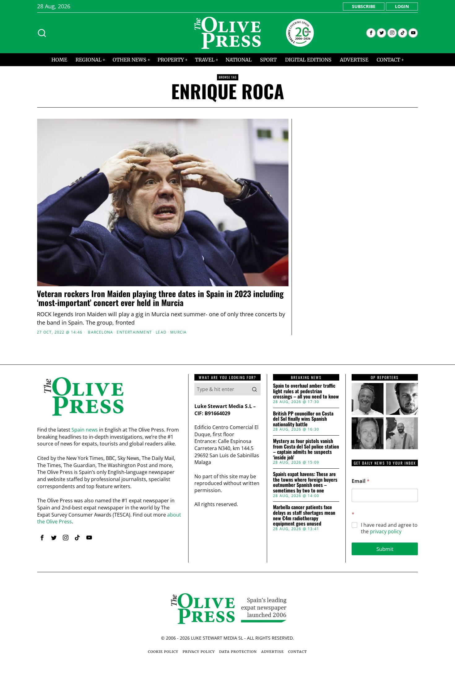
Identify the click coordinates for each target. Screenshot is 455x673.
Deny (138, 396)
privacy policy (385, 531)
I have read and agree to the (389, 528)
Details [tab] (227, 288)
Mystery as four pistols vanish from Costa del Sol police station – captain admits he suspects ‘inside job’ (306, 449)
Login (402, 6)
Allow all (316, 396)
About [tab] (320, 288)
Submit (384, 548)
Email (361, 481)
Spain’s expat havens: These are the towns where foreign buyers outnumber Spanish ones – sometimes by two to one (305, 482)
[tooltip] (371, 33)
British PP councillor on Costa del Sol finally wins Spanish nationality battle (303, 419)
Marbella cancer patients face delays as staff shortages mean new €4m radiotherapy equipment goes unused (304, 515)
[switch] (193, 367)
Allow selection (227, 396)
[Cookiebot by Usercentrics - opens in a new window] (333, 268)
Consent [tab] (134, 288)
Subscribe (363, 6)
